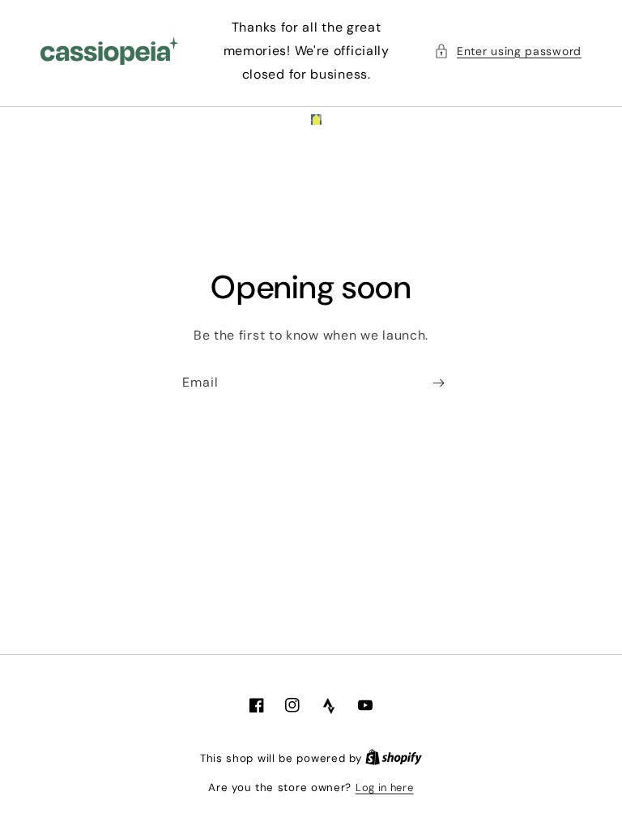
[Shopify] (393, 758)
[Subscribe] (438, 383)
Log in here (385, 787)
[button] (508, 51)
